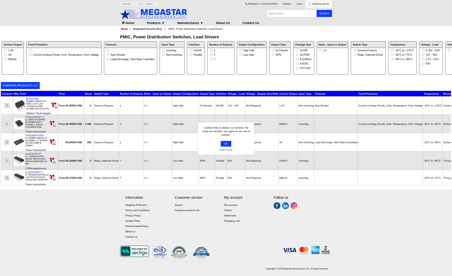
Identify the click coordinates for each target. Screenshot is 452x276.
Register (287, 4)
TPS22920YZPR (34, 135)
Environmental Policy (137, 226)
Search (324, 13)
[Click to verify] (159, 257)
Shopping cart (232, 220)
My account (230, 205)
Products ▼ (156, 23)
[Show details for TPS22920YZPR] (19, 146)
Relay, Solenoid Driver (370, 54)
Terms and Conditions (137, 210)
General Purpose (367, 50)
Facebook (277, 205)
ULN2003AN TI (34, 172)
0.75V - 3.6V (433, 50)
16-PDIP (305, 54)
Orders (228, 210)
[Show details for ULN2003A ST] (19, 164)
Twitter (285, 205)
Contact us (131, 236)
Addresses (230, 215)
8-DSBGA (305, 59)
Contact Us (250, 23)
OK (226, 143)
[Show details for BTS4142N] (20, 109)
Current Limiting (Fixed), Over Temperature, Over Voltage (66, 54)
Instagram (294, 205)
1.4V (11, 50)
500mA (12, 59)
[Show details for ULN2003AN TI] (19, 182)
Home (129, 23)
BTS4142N (32, 98)
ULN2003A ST (33, 153)
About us (130, 231)
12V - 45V (431, 54)
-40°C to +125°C (404, 50)
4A (9, 54)
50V (428, 63)
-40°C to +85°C (403, 59)
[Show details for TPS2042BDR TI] (19, 128)
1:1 (325, 50)
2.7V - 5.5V (432, 59)
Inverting (171, 50)
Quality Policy (132, 220)
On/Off (197, 50)
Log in (300, 4)
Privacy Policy (133, 215)
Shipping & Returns (136, 205)
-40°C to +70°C (403, 54)
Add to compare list (7, 105)
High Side (248, 50)
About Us (223, 23)
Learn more (226, 149)
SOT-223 (305, 67)
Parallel (198, 54)
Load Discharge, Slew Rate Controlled (132, 59)
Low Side (248, 54)
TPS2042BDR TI (34, 117)
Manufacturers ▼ (190, 23)
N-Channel (282, 50)
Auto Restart (118, 54)
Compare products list (20, 85)
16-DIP (304, 50)
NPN (278, 54)
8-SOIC (304, 63)
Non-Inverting (174, 54)
